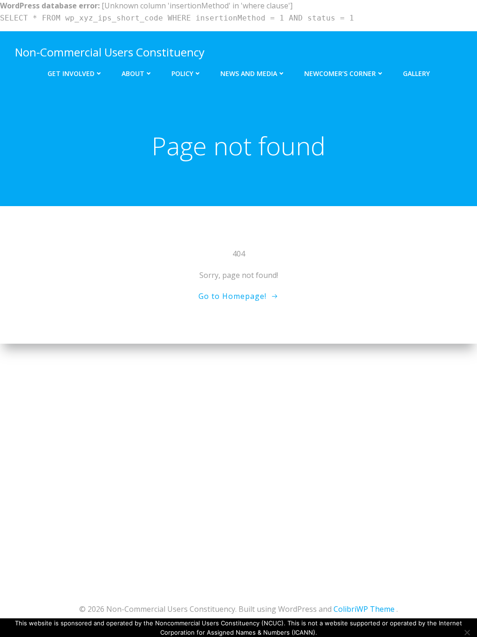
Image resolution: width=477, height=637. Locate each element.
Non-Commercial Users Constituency (109, 52)
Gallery (416, 73)
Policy (182, 73)
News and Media (248, 73)
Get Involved (71, 73)
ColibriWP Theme (364, 609)
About (133, 73)
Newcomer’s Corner (340, 73)
